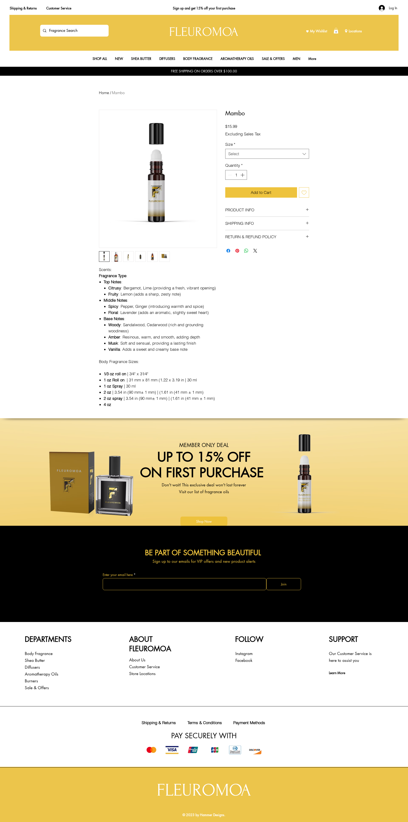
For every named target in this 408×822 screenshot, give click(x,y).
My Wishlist (318, 31)
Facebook (243, 660)
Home (104, 92)
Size (230, 144)
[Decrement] (229, 175)
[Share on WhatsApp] (246, 251)
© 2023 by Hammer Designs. (204, 815)
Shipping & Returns (23, 8)
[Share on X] (255, 251)
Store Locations (142, 673)
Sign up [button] (178, 8)
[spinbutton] (236, 175)
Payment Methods (249, 722)
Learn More (337, 673)
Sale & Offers (37, 687)
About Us (137, 660)
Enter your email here (118, 574)
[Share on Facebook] (228, 251)
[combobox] (267, 154)
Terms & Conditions (204, 722)
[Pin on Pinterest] (237, 251)
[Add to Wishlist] (304, 192)
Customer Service (58, 8)
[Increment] (242, 175)
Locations (355, 31)
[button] (336, 30)
